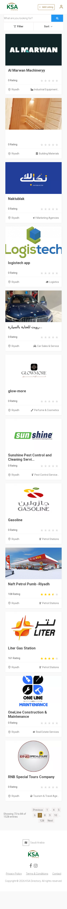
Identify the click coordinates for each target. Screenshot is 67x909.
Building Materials (49, 153)
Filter (20, 26)
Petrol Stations (50, 539)
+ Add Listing (46, 7)
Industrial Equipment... (46, 89)
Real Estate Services (47, 731)
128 (42, 820)
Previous (38, 809)
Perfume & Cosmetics (46, 410)
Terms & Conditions (37, 873)
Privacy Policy (14, 873)
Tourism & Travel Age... (46, 796)
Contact (56, 873)
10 (55, 815)
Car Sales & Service (48, 346)
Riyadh (15, 89)
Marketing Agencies (47, 217)
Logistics (54, 282)
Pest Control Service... (46, 474)
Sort (46, 26)
